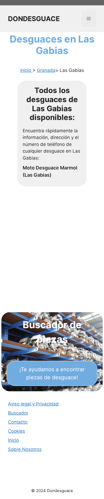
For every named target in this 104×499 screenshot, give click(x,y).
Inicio (26, 70)
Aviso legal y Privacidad (33, 404)
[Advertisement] (52, 255)
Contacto (17, 422)
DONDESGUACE (34, 19)
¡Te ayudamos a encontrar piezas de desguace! (52, 373)
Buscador (18, 413)
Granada (46, 70)
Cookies (16, 431)
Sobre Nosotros (25, 449)
